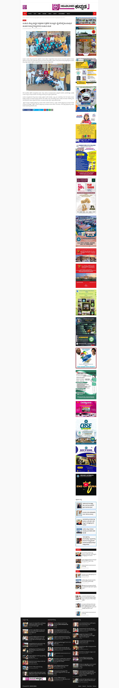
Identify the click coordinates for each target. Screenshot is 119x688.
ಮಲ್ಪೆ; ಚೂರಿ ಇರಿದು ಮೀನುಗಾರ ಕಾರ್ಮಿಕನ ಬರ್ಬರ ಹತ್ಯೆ (89, 565)
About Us (79, 686)
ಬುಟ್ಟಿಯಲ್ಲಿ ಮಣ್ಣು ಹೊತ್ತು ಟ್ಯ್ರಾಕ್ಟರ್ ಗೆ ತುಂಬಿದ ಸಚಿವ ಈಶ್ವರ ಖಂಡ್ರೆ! (62, 642)
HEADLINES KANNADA (28, 28)
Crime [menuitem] (39, 13)
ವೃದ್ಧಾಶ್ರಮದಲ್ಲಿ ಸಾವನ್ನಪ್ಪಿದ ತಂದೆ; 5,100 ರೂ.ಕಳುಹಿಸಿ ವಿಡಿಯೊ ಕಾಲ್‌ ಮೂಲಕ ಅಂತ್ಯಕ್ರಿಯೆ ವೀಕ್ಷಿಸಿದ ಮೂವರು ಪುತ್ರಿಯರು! (87, 635)
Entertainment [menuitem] (62, 13)
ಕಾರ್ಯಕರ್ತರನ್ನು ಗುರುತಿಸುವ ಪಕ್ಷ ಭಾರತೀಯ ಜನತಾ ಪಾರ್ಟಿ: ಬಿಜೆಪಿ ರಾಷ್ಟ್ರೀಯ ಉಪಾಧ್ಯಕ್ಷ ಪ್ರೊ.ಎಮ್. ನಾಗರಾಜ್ (89, 521)
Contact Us (84, 686)
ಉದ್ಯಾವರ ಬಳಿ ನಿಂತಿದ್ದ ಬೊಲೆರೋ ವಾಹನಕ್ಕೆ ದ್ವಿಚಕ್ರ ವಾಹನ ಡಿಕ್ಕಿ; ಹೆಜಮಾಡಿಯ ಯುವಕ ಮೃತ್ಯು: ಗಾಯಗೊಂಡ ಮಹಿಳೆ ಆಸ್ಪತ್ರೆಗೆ (37, 624)
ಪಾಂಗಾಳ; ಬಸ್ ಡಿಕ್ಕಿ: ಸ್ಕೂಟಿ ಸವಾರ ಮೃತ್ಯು (35, 666)
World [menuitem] (49, 13)
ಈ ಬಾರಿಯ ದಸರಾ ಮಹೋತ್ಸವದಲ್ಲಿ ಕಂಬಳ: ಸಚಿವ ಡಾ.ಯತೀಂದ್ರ (89, 513)
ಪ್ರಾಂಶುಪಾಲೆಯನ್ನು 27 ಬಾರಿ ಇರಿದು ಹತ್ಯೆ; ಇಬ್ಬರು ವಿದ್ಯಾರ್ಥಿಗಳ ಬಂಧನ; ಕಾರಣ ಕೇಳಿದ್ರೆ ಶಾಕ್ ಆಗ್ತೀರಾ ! (62, 648)
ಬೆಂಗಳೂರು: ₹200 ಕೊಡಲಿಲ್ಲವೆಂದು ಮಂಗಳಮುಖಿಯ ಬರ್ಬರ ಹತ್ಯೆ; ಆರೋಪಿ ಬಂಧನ (62, 678)
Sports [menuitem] (54, 13)
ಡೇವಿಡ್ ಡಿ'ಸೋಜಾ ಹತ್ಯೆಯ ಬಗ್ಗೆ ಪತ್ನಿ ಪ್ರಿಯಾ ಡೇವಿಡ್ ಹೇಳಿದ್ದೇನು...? (87, 647)
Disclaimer (94, 686)
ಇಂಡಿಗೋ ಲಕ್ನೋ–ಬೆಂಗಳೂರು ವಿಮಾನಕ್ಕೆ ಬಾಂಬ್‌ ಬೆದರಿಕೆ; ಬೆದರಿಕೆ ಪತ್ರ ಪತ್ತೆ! (89, 530)
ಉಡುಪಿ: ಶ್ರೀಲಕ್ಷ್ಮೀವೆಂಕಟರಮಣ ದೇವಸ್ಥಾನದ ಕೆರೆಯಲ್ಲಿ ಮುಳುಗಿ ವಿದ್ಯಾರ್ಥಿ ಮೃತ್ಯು (89, 560)
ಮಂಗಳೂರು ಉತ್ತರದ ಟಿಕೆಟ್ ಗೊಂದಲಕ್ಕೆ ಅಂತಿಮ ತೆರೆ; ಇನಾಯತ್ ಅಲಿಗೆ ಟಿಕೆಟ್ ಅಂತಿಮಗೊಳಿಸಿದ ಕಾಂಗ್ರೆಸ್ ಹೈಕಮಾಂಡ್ (37, 631)
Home (24, 17)
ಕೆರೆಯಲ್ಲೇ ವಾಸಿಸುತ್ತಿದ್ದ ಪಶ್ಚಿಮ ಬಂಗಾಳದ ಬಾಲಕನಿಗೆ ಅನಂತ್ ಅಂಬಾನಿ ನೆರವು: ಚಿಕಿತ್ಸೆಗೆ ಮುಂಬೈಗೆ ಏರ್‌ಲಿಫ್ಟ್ (87, 665)
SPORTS (27, 17)
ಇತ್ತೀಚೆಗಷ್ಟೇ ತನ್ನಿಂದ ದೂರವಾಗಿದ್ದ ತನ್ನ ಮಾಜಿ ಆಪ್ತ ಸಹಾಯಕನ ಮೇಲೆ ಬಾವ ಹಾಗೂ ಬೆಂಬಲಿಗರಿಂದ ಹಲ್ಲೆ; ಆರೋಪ (37, 650)
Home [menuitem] (25, 13)
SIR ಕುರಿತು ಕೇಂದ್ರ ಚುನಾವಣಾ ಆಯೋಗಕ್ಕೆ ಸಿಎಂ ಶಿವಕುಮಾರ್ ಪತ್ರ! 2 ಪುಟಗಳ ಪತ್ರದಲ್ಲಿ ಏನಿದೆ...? (89, 587)
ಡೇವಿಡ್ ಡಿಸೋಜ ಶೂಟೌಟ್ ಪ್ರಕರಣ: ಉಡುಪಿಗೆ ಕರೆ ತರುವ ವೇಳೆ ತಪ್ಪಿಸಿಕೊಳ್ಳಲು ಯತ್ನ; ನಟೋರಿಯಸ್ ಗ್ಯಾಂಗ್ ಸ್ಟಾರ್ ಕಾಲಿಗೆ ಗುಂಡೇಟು (62, 660)
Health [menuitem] (68, 13)
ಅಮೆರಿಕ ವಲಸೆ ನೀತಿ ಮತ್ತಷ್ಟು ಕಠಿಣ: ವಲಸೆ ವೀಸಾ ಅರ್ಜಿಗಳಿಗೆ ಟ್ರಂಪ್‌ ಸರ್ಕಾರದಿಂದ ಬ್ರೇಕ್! (88, 505)
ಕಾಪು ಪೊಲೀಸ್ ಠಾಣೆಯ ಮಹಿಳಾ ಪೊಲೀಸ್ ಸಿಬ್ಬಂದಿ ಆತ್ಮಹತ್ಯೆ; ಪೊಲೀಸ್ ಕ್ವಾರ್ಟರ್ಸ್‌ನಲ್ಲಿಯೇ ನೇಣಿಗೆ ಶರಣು (37, 672)
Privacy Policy (89, 686)
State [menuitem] (35, 13)
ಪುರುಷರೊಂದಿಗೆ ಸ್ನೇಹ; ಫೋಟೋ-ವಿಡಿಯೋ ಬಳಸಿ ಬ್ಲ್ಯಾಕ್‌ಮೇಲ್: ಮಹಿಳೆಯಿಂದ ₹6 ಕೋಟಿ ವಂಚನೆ (87, 679)
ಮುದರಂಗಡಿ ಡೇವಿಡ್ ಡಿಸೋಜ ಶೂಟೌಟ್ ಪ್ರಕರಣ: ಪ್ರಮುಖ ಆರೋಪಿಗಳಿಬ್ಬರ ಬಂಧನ (87, 623)
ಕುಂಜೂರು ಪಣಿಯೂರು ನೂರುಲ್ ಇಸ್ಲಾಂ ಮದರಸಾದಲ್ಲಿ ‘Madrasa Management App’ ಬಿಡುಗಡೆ (61, 624)
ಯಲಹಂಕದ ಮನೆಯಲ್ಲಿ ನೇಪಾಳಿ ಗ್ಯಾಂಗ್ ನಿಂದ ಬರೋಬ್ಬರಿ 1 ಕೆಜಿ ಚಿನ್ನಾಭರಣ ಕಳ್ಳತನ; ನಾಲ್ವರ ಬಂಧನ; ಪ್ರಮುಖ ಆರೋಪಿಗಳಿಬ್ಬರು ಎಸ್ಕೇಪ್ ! (89, 598)
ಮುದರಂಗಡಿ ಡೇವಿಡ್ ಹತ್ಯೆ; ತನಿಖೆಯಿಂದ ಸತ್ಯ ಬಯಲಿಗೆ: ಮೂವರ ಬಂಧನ (86, 641)
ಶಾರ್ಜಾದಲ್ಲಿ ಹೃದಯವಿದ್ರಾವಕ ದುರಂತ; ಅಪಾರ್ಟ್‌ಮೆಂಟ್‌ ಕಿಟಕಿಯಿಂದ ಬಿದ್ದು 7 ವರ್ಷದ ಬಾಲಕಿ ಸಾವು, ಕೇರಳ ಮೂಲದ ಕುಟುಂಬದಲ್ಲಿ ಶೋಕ (62, 631)
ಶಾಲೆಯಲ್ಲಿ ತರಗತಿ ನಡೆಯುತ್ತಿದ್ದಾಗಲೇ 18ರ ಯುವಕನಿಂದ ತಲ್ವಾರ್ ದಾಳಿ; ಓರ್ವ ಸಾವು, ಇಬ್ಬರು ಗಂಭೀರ (62, 672)
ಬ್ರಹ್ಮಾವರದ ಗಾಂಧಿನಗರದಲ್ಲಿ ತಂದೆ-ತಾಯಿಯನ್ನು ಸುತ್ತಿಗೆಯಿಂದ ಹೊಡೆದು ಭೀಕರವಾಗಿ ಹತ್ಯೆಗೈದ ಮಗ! (62, 637)
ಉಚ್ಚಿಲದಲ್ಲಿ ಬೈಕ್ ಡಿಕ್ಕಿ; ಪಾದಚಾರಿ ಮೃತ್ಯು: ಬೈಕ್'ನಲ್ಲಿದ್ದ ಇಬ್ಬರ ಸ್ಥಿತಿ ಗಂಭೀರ (37, 656)
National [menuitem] (44, 13)
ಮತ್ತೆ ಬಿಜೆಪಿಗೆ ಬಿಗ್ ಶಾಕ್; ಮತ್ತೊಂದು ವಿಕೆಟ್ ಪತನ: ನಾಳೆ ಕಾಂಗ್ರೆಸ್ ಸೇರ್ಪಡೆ (37, 661)
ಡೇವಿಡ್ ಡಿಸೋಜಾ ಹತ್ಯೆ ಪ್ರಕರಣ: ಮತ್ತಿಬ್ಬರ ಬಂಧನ (87, 652)
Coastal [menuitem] (30, 13)
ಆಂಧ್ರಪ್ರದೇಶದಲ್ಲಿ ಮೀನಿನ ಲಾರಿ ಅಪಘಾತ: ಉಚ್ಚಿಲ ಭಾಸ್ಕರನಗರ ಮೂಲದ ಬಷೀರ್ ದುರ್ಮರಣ (37, 644)
